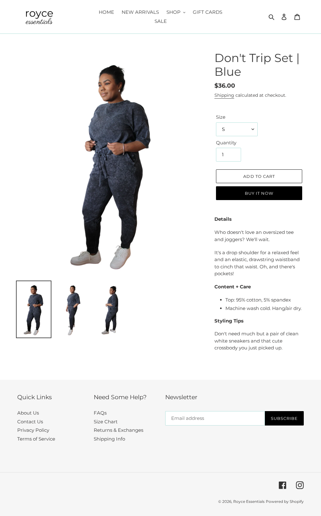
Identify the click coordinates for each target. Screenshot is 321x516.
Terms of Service (36, 439)
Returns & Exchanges (118, 430)
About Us (28, 413)
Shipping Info (109, 439)
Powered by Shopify (285, 501)
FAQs (100, 413)
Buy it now (259, 193)
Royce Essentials (249, 501)
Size (220, 117)
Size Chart (106, 422)
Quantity (226, 143)
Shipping (224, 95)
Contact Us (30, 422)
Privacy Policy (33, 430)
